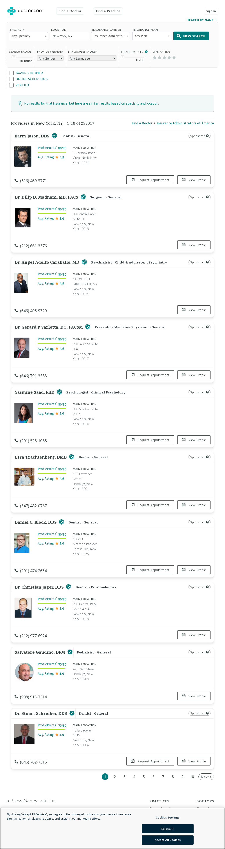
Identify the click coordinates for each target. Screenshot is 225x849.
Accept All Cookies (168, 840)
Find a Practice (108, 11)
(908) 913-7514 (33, 696)
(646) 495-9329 (33, 310)
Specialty (17, 30)
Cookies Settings (167, 817)
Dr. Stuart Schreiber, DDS (41, 713)
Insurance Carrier (106, 30)
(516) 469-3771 (33, 180)
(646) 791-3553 (33, 375)
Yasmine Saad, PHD (35, 392)
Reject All (167, 829)
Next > (206, 776)
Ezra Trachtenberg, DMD (41, 457)
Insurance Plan (145, 30)
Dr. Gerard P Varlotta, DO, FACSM (49, 327)
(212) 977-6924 (33, 635)
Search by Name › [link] (201, 20)
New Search (194, 36)
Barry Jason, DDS (33, 136)
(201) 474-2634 (33, 570)
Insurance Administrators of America (185, 123)
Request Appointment (153, 180)
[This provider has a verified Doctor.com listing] (54, 136)
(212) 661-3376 (33, 245)
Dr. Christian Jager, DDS (40, 587)
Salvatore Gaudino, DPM (40, 652)
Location (58, 30)
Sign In (211, 11)
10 (192, 776)
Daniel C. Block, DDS (36, 522)
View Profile (197, 180)
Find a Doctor (70, 11)
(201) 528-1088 (33, 440)
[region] (112, 828)
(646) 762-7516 (33, 762)
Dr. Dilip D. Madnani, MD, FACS (47, 197)
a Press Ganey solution (31, 801)
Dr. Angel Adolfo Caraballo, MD (47, 262)
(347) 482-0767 (33, 505)
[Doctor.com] (25, 11)
